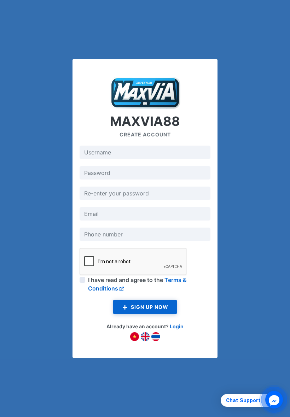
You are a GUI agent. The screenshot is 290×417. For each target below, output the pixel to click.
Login (177, 326)
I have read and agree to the (137, 284)
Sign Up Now (148, 307)
